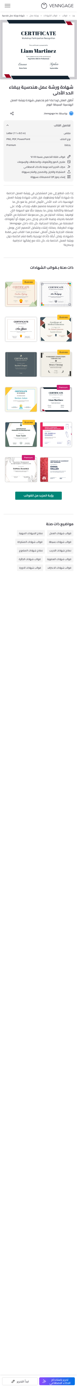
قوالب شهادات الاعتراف (59, 567)
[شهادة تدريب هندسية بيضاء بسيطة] (56, 294)
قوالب (64, 15)
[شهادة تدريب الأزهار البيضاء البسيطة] (21, 470)
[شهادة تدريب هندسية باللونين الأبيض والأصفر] (21, 399)
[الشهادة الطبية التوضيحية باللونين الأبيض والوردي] (56, 434)
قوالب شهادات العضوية (59, 559)
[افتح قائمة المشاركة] (12, 113)
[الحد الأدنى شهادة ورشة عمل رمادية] (21, 364)
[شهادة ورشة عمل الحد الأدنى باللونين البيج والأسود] (56, 364)
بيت (73, 15)
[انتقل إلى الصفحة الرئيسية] (57, 6)
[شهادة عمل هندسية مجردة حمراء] (56, 470)
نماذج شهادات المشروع (31, 550)
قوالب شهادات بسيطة (60, 542)
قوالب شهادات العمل (60, 533)
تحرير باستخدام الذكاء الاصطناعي (60, 1381)
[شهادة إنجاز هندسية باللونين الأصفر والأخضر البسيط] (21, 294)
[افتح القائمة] (7, 6)
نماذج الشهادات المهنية (31, 533)
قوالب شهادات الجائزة (30, 559)
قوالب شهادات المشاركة (29, 542)
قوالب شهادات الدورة (30, 567)
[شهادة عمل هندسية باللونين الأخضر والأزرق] (21, 434)
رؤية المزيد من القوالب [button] (39, 495)
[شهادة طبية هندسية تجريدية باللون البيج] (56, 329)
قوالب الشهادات (50, 15)
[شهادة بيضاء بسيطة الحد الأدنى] (21, 329)
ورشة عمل (34, 15)
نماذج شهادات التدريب (60, 550)
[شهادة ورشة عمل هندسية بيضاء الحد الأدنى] (56, 399)
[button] (20, 1381)
